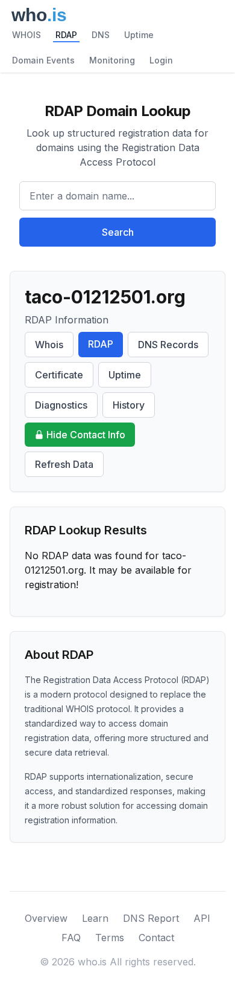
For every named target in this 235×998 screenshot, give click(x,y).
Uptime (139, 35)
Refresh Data (64, 464)
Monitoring (112, 60)
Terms (109, 938)
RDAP (66, 35)
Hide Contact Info (85, 435)
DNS (101, 35)
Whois (49, 345)
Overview (46, 918)
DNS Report (151, 918)
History (129, 405)
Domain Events (43, 60)
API (201, 918)
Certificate (59, 375)
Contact (156, 938)
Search (118, 232)
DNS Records (168, 345)
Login (161, 60)
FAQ (71, 938)
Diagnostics (61, 405)
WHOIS (26, 35)
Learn (95, 918)
